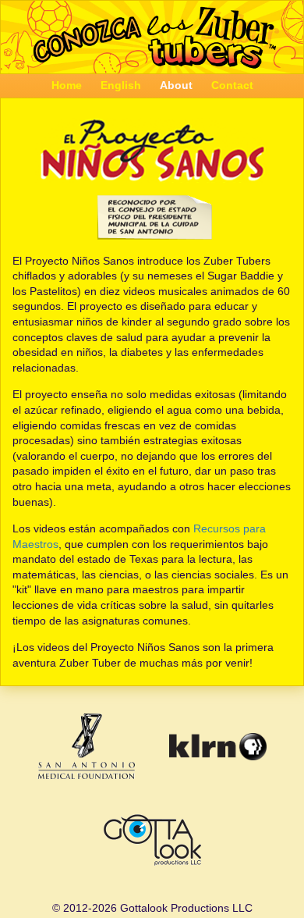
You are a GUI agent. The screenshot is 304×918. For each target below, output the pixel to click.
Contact (232, 85)
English (121, 85)
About (176, 85)
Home (66, 85)
